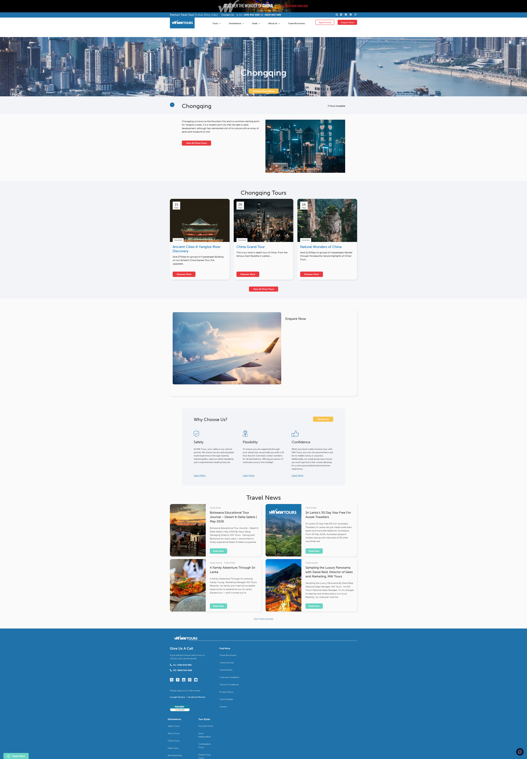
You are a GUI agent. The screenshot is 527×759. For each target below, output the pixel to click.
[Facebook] (177, 679)
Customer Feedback (229, 677)
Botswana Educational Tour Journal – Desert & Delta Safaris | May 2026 (233, 517)
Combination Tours (204, 746)
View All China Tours (196, 143)
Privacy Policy (226, 692)
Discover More (184, 274)
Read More (218, 551)
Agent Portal (325, 22)
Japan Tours (174, 726)
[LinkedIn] (183, 679)
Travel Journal (216, 563)
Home (250, 80)
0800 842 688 (273, 14)
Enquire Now (347, 22)
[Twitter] (171, 679)
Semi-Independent (204, 735)
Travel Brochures (227, 655)
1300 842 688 (252, 14)
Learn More (199, 475)
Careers (223, 706)
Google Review (178, 697)
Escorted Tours (205, 726)
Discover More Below (263, 91)
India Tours (173, 748)
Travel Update (226, 699)
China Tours (261, 80)
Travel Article (215, 508)
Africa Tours (174, 733)
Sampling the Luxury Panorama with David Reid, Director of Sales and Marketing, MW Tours (329, 572)
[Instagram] (189, 679)
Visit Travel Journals (263, 618)
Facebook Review (196, 697)
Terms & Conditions (229, 684)
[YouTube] (195, 679)
